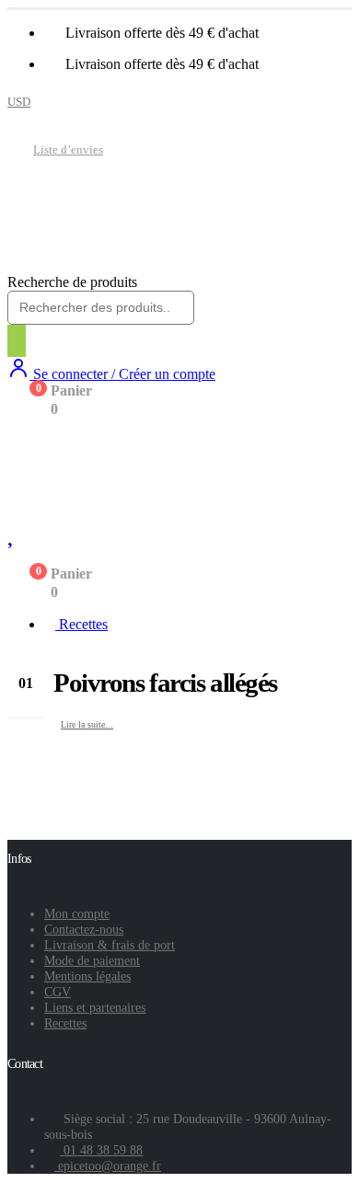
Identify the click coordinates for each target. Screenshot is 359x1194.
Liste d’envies (68, 150)
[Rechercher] (16, 341)
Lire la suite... (87, 724)
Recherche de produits (72, 282)
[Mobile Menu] (21, 441)
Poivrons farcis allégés (165, 682)
